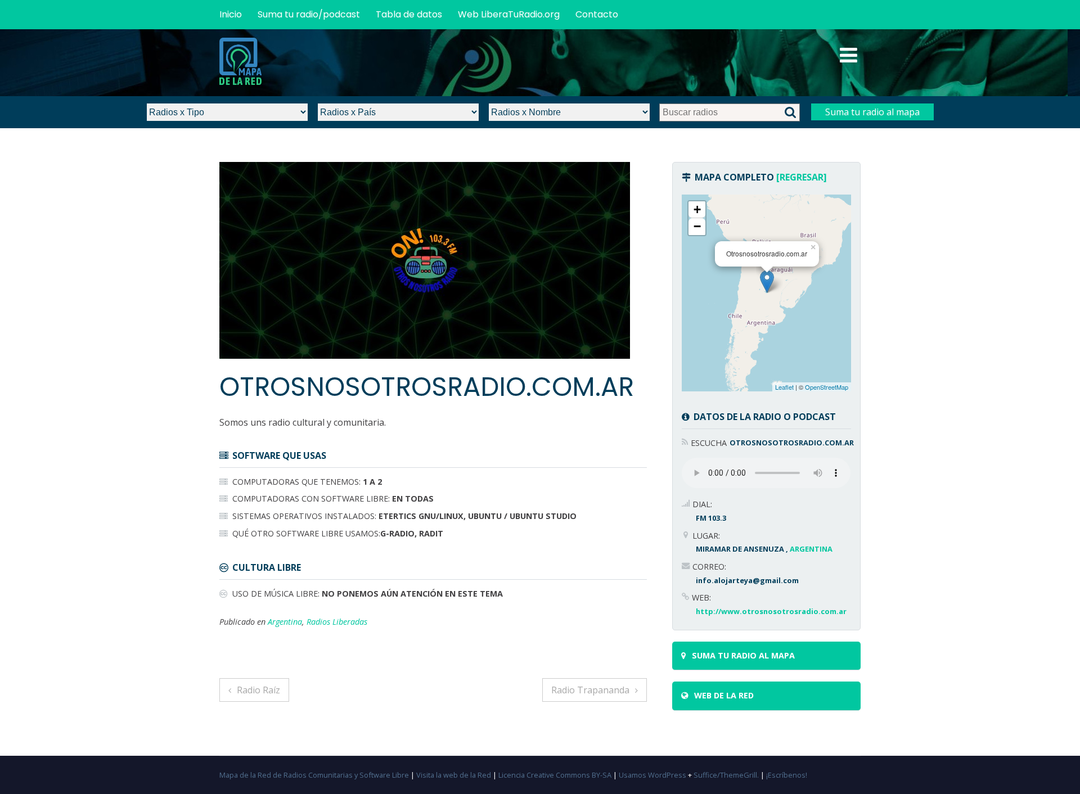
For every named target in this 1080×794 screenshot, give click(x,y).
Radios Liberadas (337, 621)
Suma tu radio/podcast (309, 14)
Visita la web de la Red (453, 775)
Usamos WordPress (652, 775)
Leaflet (784, 386)
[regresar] (801, 177)
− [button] (697, 226)
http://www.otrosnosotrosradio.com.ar (771, 611)
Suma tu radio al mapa (872, 112)
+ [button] (697, 209)
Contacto (596, 14)
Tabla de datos (409, 14)
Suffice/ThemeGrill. (726, 775)
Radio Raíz (258, 690)
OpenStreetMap (826, 386)
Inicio (230, 14)
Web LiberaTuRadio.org (509, 14)
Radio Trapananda (590, 690)
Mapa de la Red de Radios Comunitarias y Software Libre (314, 775)
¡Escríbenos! (786, 775)
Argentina (285, 621)
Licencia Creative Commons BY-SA (554, 775)
